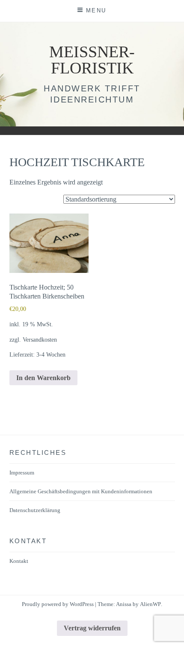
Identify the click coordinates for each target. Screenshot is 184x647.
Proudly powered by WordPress (58, 604)
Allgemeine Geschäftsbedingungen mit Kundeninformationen (80, 491)
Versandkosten (40, 339)
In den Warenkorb (43, 377)
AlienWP (150, 604)
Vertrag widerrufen (92, 628)
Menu (96, 10)
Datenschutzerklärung (34, 510)
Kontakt (18, 561)
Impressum (21, 472)
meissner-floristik (92, 60)
